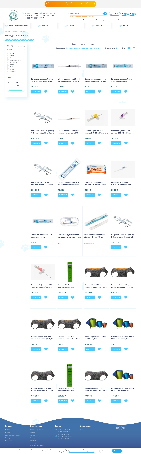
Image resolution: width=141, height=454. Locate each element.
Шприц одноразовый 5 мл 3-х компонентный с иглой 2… (69, 80)
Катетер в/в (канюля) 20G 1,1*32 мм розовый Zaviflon (41, 286)
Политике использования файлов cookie (81, 452)
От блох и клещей (88, 17)
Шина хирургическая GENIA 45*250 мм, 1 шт (96, 337)
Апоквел (71, 17)
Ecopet (12, 53)
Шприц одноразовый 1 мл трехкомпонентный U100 (68, 131)
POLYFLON (13, 62)
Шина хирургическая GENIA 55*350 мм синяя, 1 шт (122, 337)
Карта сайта (9, 440)
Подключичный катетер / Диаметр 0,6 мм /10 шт (94, 236)
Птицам (126, 26)
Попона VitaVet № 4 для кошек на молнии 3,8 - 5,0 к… (96, 389)
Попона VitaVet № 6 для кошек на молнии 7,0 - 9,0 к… (42, 337)
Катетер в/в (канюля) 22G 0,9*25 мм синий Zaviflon (121, 183)
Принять (117, 451)
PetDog (7, 32)
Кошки (7, 432)
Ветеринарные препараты (18, 26)
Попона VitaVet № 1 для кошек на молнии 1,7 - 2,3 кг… (69, 337)
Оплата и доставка (102, 20)
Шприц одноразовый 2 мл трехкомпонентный (121, 80)
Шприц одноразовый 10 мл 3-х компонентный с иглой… (96, 80)
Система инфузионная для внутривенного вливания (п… (69, 236)
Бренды (8, 438)
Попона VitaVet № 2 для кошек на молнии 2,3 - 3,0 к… (122, 286)
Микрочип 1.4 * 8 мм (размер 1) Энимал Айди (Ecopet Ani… (42, 131)
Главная (71, 20)
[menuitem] (16, 26)
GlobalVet (13, 71)
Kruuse (12, 69)
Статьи (32, 432)
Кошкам (72, 26)
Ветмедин (78, 17)
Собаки (7, 430)
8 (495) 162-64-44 (31, 15)
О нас (85, 20)
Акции (32, 435)
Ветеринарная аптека (12, 435)
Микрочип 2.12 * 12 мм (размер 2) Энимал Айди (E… (42, 183)
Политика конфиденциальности (37, 441)
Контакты (121, 20)
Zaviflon (12, 67)
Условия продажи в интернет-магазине (37, 446)
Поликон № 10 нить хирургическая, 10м (66, 389)
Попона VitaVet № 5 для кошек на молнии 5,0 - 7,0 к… (42, 389)
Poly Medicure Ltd (15, 60)
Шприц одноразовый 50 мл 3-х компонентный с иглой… (69, 183)
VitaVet (12, 65)
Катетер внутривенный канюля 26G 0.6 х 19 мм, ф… (122, 131)
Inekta (12, 58)
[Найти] (105, 13)
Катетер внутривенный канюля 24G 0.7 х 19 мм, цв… (96, 131)
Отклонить (105, 451)
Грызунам (99, 26)
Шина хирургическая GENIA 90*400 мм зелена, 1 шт (122, 389)
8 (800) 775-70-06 (31, 13)
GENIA (12, 55)
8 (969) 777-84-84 (31, 18)
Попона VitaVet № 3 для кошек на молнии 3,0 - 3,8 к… (96, 286)
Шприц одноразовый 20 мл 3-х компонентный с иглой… (42, 80)
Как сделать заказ (36, 438)
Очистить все (21, 46)
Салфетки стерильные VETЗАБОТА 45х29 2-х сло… (96, 183)
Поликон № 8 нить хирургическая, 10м (66, 286)
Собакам (45, 26)
